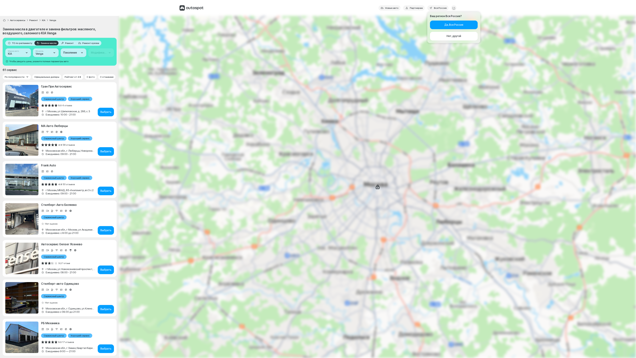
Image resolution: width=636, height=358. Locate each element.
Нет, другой (454, 36)
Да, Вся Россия (453, 24)
